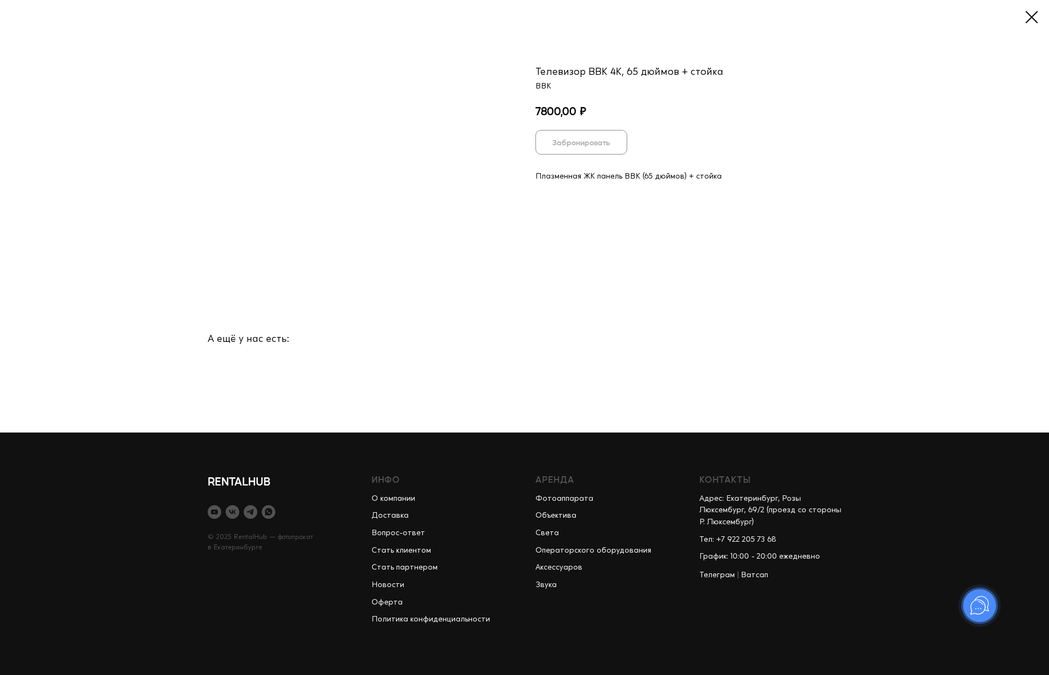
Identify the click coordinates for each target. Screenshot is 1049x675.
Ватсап (754, 575)
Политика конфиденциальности (431, 619)
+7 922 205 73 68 (746, 539)
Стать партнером (405, 567)
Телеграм (717, 575)
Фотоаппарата (564, 498)
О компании (393, 498)
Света (547, 533)
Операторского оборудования (593, 550)
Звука (546, 585)
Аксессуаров (558, 567)
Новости (388, 585)
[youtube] (214, 512)
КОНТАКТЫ (725, 479)
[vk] (232, 512)
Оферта (387, 602)
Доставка (390, 515)
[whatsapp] (268, 512)
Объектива (555, 515)
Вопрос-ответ (398, 533)
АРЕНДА (554, 479)
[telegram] (250, 512)
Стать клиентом (401, 550)
